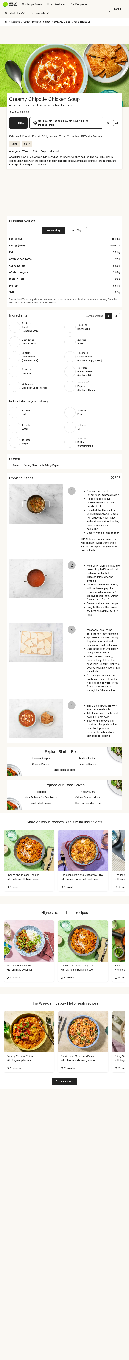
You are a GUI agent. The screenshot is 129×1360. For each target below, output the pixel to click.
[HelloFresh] (10, 4)
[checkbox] (10, 112)
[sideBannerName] (64, 192)
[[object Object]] (108, 123)
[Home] (6, 22)
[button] (64, 315)
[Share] (116, 123)
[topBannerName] (64, 35)
